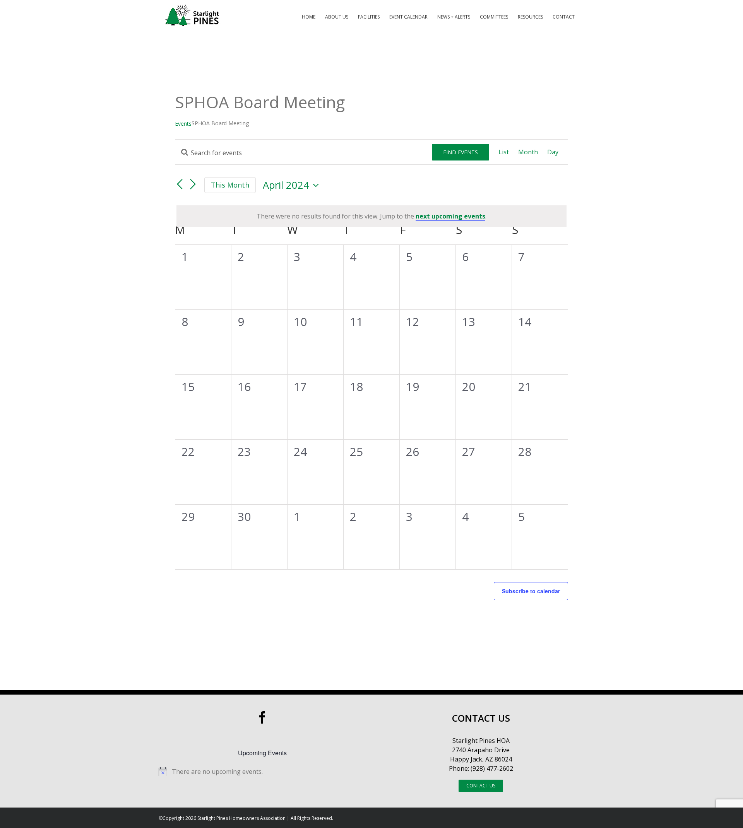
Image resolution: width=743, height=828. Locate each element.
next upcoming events (450, 216)
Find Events (460, 152)
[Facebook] (262, 717)
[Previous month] (179, 184)
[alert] (371, 216)
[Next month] (192, 184)
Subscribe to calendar (531, 591)
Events (183, 123)
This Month (230, 185)
